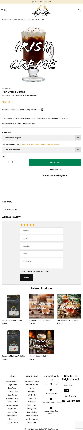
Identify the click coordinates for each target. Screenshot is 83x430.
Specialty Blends (12, 381)
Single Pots (12, 409)
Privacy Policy (32, 409)
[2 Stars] (24, 225)
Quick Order (31, 422)
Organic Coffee (12, 391)
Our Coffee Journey (32, 381)
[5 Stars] (33, 225)
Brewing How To (32, 385)
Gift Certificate (12, 422)
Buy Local (31, 391)
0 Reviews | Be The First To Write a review (19, 95)
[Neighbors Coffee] (41, 10)
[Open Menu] (2, 10)
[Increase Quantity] (12, 162)
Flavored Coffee (12, 405)
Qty (3, 157)
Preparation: (7, 132)
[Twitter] (51, 384)
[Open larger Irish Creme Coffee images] (41, 53)
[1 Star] (21, 225)
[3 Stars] (27, 225)
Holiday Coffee (12, 402)
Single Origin (12, 385)
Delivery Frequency (31, 145)
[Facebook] (46, 384)
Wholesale (32, 395)
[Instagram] (56, 384)
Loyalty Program (32, 419)
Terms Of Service (31, 415)
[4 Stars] (30, 225)
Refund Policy (32, 412)
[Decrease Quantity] (4, 162)
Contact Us (32, 398)
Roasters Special (12, 398)
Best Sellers (12, 395)
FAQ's (32, 388)
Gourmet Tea (12, 412)
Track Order (31, 405)
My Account (32, 402)
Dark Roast (12, 388)
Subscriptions (12, 415)
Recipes (12, 419)
